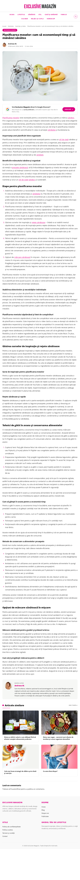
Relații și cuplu (37, 19)
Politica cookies (7, 830)
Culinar (24, 19)
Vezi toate (72, 705)
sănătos (71, 118)
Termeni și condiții (8, 833)
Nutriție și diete (20, 26)
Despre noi (45, 813)
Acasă (4, 26)
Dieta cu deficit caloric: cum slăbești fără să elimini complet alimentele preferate (20, 738)
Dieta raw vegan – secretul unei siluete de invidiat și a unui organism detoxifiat (58, 738)
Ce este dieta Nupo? (50, 771)
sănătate (39, 155)
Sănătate (31, 14)
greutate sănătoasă (20, 167)
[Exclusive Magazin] (40, 6)
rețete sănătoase (38, 222)
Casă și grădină (51, 14)
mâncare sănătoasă (22, 257)
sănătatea (52, 130)
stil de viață (63, 139)
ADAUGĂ (69, 109)
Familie (64, 14)
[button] (76, 16)
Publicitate (45, 816)
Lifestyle (21, 14)
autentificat (16, 789)
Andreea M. (12, 44)
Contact (5, 836)
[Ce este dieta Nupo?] (59, 757)
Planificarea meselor (10, 118)
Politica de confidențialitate (11, 827)
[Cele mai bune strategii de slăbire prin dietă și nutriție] (21, 757)
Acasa (12, 14)
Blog (43, 810)
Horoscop (51, 19)
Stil (40, 14)
